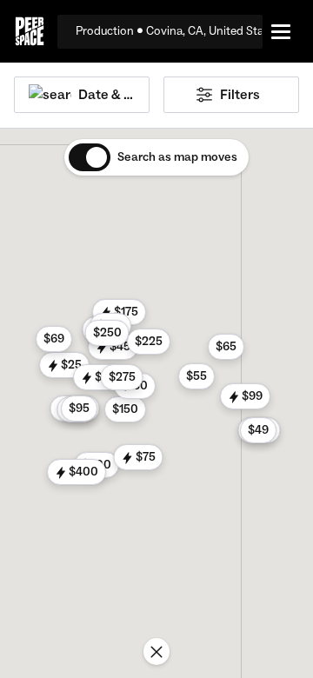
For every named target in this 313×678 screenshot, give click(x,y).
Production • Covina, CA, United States (169, 31)
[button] (125, 409)
